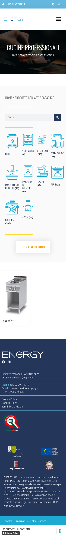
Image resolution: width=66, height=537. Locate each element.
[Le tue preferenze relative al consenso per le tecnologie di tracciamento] (59, 530)
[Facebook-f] (53, 4)
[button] (58, 19)
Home (8, 97)
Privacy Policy (11, 533)
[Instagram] (58, 4)
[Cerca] (57, 117)
